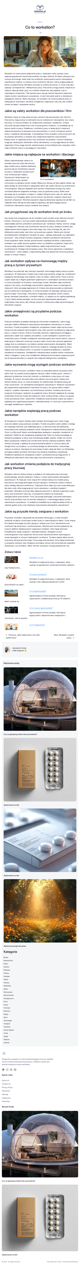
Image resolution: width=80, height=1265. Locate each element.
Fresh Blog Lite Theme (54, 1262)
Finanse (6, 973)
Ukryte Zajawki (9, 1030)
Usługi (6, 1036)
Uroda (6, 1033)
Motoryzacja (8, 992)
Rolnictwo (7, 1011)
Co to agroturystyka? (37, 591)
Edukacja (7, 970)
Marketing (7, 986)
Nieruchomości (9, 995)
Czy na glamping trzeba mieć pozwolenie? (20, 734)
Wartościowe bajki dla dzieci (15, 946)
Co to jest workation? (38, 574)
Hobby (6, 979)
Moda (6, 989)
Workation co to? (36, 558)
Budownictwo (8, 960)
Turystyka (7, 1027)
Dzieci (6, 964)
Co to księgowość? (37, 625)
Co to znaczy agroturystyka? (41, 608)
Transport (7, 1024)
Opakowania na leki (11, 805)
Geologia (7, 976)
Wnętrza (6, 1039)
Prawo (6, 1005)
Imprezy (6, 982)
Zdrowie (6, 1042)
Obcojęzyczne (9, 998)
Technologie (8, 1020)
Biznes (40, 22)
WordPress (74, 1262)
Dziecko (6, 967)
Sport (5, 1017)
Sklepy (6, 1014)
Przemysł (7, 1008)
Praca (6, 1001)
